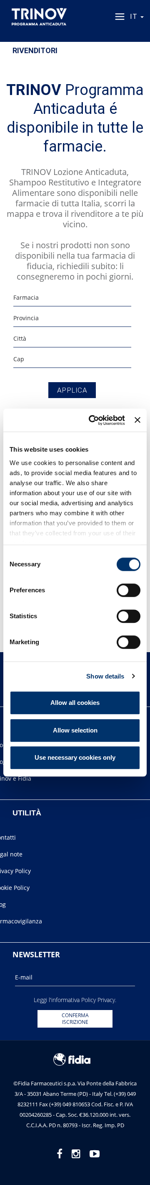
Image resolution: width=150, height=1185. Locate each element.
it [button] (135, 17)
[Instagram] (76, 1153)
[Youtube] (94, 1153)
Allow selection (75, 730)
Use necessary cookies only (75, 757)
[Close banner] (137, 420)
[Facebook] (59, 1153)
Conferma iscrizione (75, 1019)
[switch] (128, 590)
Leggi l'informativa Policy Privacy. (75, 1000)
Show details (105, 676)
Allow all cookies (75, 702)
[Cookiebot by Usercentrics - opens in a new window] (92, 420)
